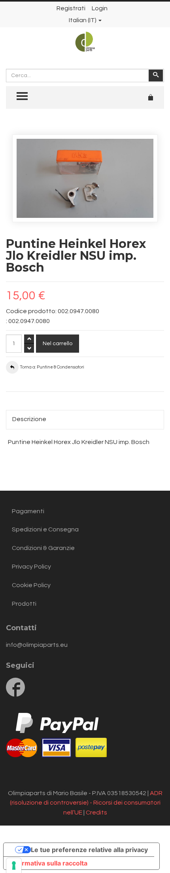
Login (100, 8)
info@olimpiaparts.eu (37, 645)
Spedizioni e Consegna (45, 529)
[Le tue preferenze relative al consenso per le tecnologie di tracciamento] (13, 865)
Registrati (71, 8)
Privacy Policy (31, 566)
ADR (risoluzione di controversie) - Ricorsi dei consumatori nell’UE (86, 803)
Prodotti (24, 604)
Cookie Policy (31, 585)
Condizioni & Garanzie (43, 548)
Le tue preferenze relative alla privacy (89, 850)
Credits (96, 812)
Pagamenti (28, 511)
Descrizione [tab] (29, 419)
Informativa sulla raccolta (48, 863)
